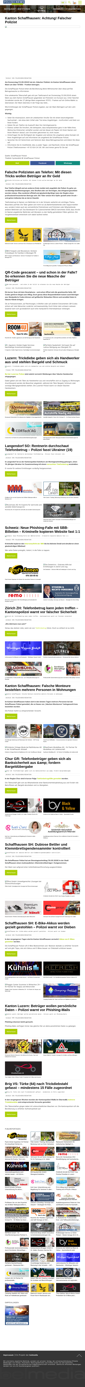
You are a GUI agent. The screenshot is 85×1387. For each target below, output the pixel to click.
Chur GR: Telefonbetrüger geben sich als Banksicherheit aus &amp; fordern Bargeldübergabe (38, 762)
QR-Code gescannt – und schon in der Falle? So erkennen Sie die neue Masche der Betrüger (41, 276)
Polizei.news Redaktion (23, 78)
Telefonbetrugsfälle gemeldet (49, 778)
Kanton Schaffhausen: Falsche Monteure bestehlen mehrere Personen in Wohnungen (40, 688)
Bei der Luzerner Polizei (14, 374)
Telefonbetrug (40, 628)
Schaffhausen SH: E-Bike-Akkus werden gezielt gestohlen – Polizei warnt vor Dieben (40, 925)
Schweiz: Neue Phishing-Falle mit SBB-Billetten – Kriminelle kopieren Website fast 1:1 (42, 530)
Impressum (8, 1355)
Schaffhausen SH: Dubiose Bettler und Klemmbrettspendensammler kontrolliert (37, 846)
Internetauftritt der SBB (34, 544)
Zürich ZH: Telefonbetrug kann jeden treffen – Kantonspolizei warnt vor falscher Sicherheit (41, 610)
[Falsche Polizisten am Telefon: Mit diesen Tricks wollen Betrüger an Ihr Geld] (42, 180)
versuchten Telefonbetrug (57, 464)
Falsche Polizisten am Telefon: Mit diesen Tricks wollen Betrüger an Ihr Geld (38, 174)
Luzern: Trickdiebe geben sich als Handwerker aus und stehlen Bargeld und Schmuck (42, 360)
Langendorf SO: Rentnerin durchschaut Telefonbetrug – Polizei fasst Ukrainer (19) (38, 448)
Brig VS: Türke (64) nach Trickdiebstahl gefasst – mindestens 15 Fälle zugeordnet (38, 1086)
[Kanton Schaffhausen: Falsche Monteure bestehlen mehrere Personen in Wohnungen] (42, 694)
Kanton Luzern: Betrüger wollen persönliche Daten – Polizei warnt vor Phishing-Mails (40, 1008)
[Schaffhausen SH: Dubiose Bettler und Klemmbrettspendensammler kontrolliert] (42, 853)
